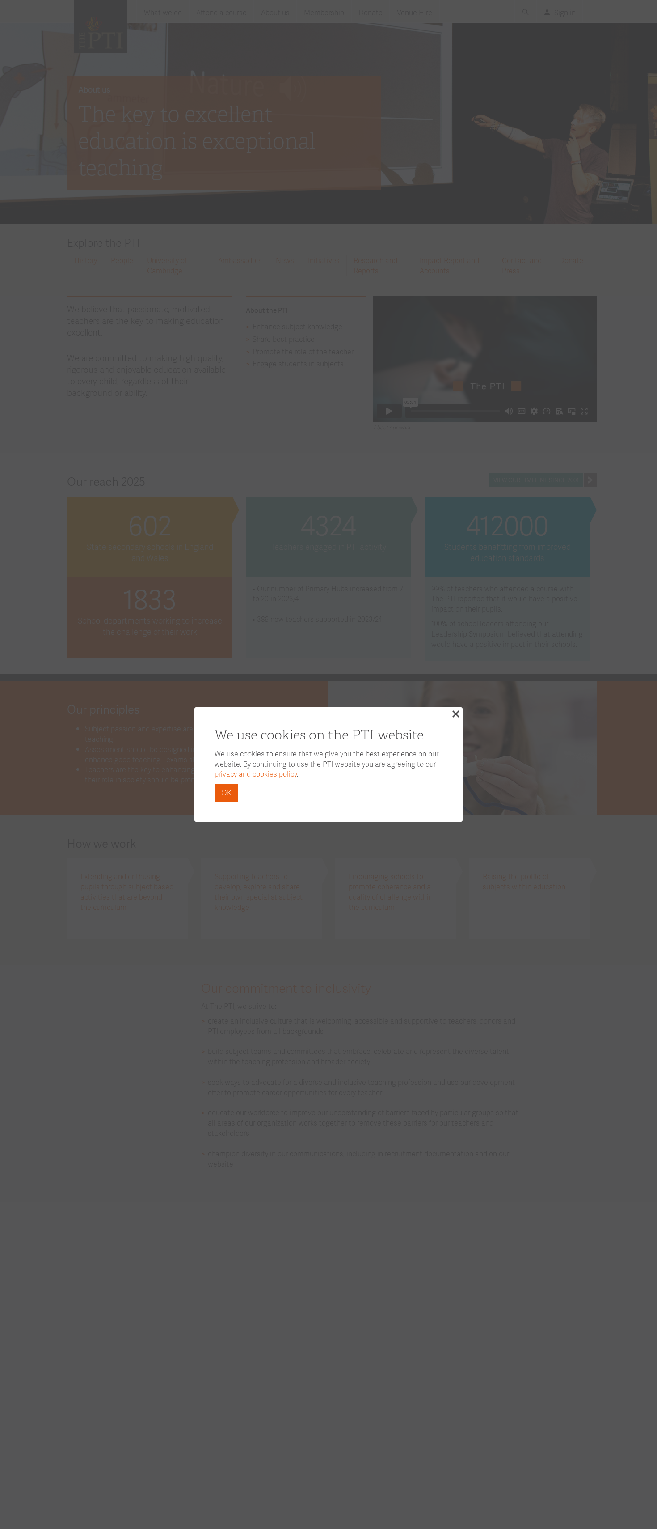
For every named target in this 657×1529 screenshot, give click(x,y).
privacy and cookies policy (256, 774)
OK (226, 792)
